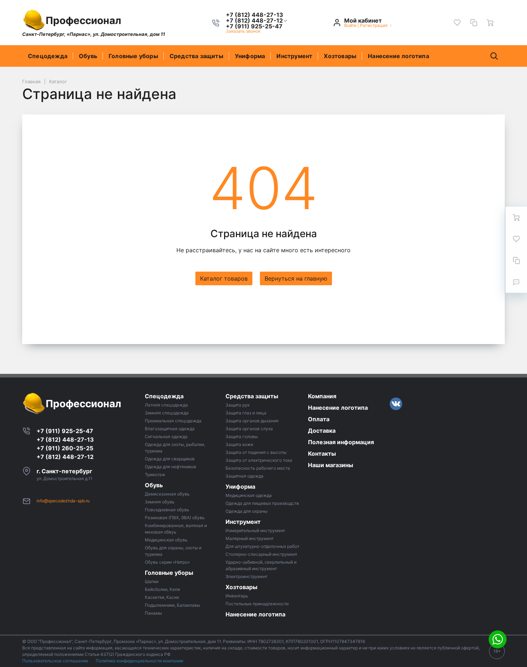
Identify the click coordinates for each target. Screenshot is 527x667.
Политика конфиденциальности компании (139, 660)
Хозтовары (340, 56)
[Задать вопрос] (516, 282)
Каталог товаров (224, 278)
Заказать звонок (243, 31)
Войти (350, 25)
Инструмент (294, 56)
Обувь (88, 56)
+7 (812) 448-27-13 (65, 439)
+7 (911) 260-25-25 (65, 448)
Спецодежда (47, 56)
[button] (254, 20)
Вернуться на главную (296, 278)
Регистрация (374, 25)
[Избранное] (457, 23)
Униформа (250, 56)
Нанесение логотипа (398, 56)
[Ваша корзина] (490, 23)
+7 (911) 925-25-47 (65, 431)
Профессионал (83, 20)
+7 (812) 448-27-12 (65, 456)
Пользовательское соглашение (55, 660)
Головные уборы (133, 56)
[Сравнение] (474, 23)
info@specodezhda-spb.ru (63, 500)
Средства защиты (196, 56)
